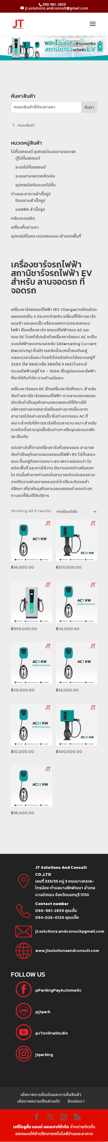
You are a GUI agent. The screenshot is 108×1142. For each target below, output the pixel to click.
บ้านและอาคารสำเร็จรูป (31, 194)
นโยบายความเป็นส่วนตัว (38, 1101)
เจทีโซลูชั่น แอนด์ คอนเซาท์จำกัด (41, 1127)
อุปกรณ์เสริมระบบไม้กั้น (35, 185)
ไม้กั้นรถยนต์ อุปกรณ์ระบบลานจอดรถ (43, 152)
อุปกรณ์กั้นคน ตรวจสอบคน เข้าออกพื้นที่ (46, 236)
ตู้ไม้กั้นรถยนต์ (27, 158)
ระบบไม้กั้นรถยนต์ (30, 167)
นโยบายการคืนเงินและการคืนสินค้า (50, 1095)
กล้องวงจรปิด (23, 218)
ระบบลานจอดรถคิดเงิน (35, 176)
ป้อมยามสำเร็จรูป (30, 201)
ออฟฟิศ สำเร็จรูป (30, 209)
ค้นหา (89, 107)
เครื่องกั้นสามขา (25, 227)
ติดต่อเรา (75, 1101)
